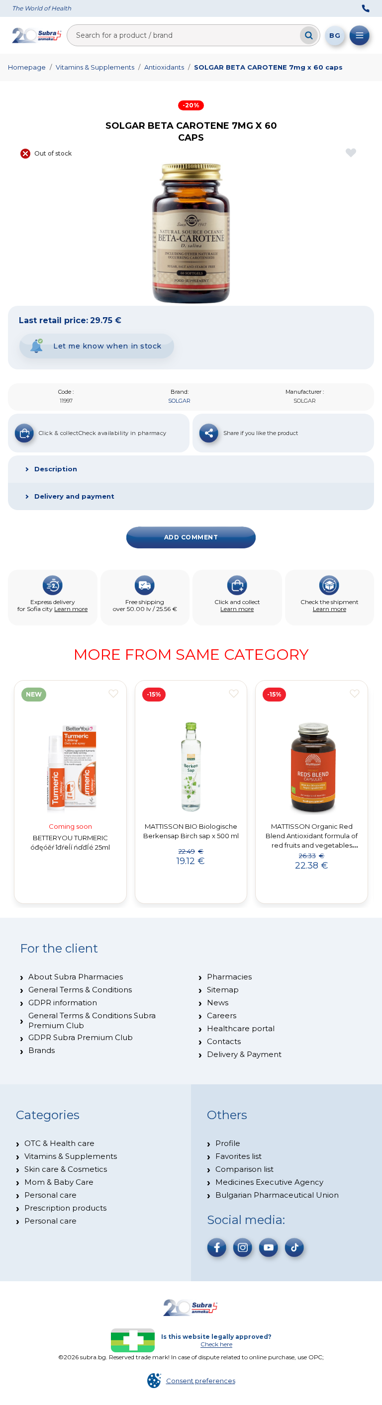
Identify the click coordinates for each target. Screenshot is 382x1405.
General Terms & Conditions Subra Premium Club (92, 1020)
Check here (216, 1344)
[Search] (309, 35)
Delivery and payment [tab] (74, 496)
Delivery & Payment (244, 1054)
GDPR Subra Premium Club (80, 1037)
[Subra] (37, 35)
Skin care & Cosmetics (65, 1169)
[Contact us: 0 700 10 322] (365, 8)
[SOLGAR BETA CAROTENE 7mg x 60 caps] (191, 234)
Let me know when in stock (107, 346)
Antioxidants (164, 67)
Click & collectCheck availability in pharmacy (103, 433)
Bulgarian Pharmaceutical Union (277, 1195)
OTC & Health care (59, 1143)
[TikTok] (294, 1247)
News (217, 1002)
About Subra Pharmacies (75, 976)
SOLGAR (179, 400)
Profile (227, 1143)
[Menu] (359, 35)
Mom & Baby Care (59, 1182)
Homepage (27, 67)
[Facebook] (217, 1247)
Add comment (191, 537)
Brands (41, 1050)
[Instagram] (243, 1247)
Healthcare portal (241, 1028)
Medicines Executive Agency (269, 1182)
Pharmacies (229, 976)
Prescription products (65, 1208)
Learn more (71, 609)
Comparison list (244, 1169)
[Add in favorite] (113, 693)
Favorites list (238, 1156)
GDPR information (62, 1002)
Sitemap (223, 989)
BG (334, 35)
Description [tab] (55, 469)
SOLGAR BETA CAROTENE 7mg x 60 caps (268, 67)
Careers (221, 1015)
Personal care (50, 1195)
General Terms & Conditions (80, 989)
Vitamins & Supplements (95, 67)
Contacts (224, 1041)
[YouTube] (269, 1247)
